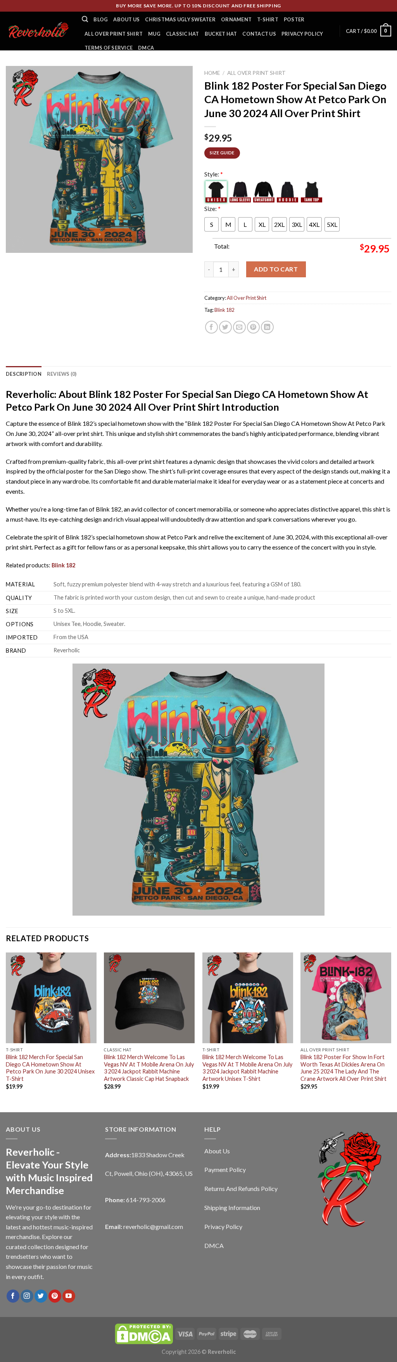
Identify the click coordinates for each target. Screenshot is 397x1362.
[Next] (391, 1031)
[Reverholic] (38, 30)
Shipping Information (232, 1207)
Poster (294, 19)
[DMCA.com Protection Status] (144, 1333)
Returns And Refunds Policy (241, 1188)
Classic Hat (182, 34)
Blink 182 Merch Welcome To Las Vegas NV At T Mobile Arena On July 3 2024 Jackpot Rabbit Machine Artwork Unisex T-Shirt (247, 1068)
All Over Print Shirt (114, 34)
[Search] (85, 19)
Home (212, 73)
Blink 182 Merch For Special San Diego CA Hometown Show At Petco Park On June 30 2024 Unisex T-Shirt (50, 1068)
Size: (212, 208)
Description (23, 374)
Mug (154, 34)
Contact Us (259, 34)
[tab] (23, 374)
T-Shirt (267, 19)
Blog (100, 19)
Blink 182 (224, 310)
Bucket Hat (221, 34)
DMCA (146, 48)
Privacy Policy (302, 34)
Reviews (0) (62, 374)
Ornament (236, 19)
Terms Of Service (109, 48)
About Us (126, 19)
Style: (213, 174)
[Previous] (6, 1031)
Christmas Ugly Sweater (180, 19)
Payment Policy (225, 1169)
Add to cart (276, 269)
